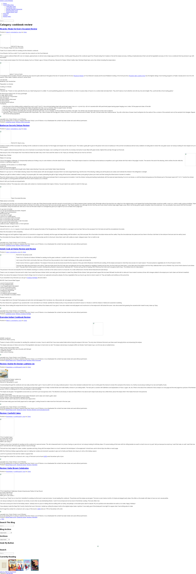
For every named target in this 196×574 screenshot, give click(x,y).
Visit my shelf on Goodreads (8, 572)
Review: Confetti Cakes (10, 413)
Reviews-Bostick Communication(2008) (38, 410)
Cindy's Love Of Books (6, 0)
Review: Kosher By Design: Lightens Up (17, 364)
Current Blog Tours (8, 5)
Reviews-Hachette (32, 465)
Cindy (25, 32)
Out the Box (9, 573)
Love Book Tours (11, 8)
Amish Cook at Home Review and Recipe (18, 249)
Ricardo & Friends (78, 76)
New (2, 519)
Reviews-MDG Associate (23, 122)
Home (5, 3)
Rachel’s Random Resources (14, 9)
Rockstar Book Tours (12, 10)
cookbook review (10, 122)
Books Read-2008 (11, 410)
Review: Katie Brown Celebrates (14, 468)
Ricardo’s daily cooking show (137, 76)
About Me (6, 13)
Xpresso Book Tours (11, 12)
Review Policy (7, 16)
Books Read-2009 (11, 360)
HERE (45, 456)
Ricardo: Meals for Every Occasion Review (18, 29)
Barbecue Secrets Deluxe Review (15, 125)
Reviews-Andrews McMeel (23, 314)
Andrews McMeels (32, 277)
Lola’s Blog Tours (11, 6)
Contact (5, 15)
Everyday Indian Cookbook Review (15, 317)
